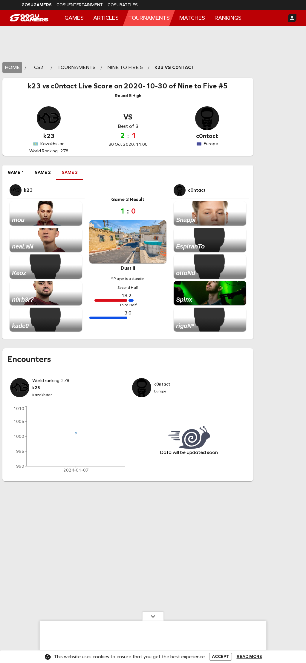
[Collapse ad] (153, 616)
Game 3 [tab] (70, 172)
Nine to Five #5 (203, 86)
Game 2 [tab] (43, 172)
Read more (249, 656)
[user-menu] (292, 18)
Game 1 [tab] (16, 172)
